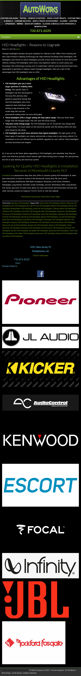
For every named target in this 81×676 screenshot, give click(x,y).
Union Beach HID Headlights (24, 233)
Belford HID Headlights (59, 206)
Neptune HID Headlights (57, 225)
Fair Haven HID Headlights (11, 214)
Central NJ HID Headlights (42, 208)
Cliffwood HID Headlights (11, 211)
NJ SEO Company (36, 670)
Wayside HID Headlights (64, 233)
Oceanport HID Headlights (30, 228)
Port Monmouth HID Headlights (52, 228)
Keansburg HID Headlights (30, 217)
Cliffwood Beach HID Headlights (64, 208)
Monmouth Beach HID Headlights (63, 222)
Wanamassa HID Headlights (45, 233)
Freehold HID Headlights (31, 214)
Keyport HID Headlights (49, 217)
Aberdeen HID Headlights (20, 203)
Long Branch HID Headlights (32, 219)
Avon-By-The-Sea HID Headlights (38, 206)
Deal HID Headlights (48, 211)
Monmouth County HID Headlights (14, 225)
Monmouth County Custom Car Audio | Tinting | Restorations (40, 9)
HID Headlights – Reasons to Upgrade (31, 45)
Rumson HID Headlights (19, 231)
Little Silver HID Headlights (12, 219)
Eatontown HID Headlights (66, 211)
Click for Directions (40, 255)
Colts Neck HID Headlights (30, 211)
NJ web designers (58, 670)
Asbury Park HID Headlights (49, 203)
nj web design (16, 673)
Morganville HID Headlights (38, 225)
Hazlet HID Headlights (49, 214)
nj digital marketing (29, 673)
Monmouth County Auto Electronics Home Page (40, 196)
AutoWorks (6, 175)
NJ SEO (46, 670)
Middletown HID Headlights (40, 222)
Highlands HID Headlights (67, 214)
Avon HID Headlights (18, 206)
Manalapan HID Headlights (53, 219)
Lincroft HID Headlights (66, 217)
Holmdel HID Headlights (11, 217)
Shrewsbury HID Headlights (58, 231)
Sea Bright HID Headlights (38, 231)
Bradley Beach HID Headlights (21, 208)
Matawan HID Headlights (20, 222)
